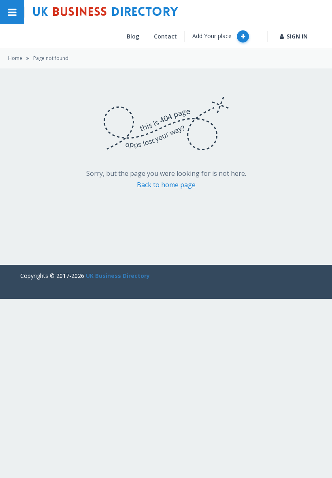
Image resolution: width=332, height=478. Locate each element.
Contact (165, 36)
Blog (133, 36)
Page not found (50, 58)
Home (15, 58)
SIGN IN (297, 36)
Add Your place (212, 36)
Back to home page (166, 184)
